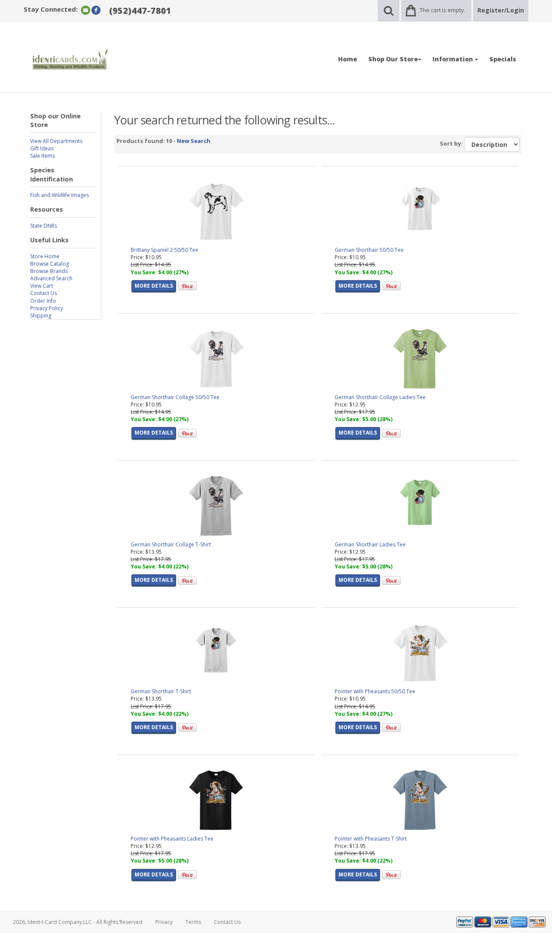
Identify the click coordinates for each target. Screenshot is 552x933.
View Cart (41, 285)
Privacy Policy (46, 308)
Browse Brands (49, 271)
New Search (193, 141)
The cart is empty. (442, 10)
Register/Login (500, 10)
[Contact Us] (85, 9)
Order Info (43, 301)
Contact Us (43, 293)
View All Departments (56, 141)
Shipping (40, 315)
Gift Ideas (41, 148)
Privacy (163, 922)
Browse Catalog (49, 263)
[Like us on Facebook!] (95, 9)
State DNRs (43, 225)
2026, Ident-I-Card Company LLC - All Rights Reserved (77, 922)
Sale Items (42, 155)
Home (347, 59)
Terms (193, 922)
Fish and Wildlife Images (59, 195)
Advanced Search (51, 278)
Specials (502, 59)
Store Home (45, 256)
